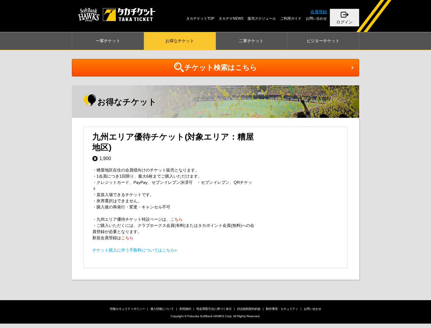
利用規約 (185, 308)
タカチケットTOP (200, 18)
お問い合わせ (316, 18)
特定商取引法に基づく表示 (214, 308)
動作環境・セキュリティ (282, 308)
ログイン (344, 22)
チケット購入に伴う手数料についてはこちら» (134, 250)
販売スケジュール (262, 18)
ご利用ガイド (290, 18)
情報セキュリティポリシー (127, 308)
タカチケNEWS (231, 18)
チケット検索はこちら (220, 67)
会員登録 (318, 11)
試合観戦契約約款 (249, 308)
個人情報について (162, 308)
